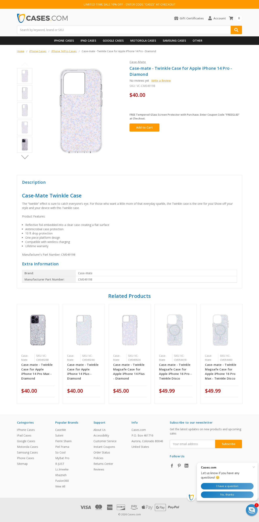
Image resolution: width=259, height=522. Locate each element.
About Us (99, 430)
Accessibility (101, 435)
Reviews (98, 469)
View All (60, 486)
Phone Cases (25, 458)
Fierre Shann (63, 441)
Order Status (101, 452)
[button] (252, 510)
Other (197, 40)
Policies (98, 458)
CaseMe (60, 430)
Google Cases (113, 40)
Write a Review (161, 80)
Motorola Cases (143, 40)
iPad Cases (88, 40)
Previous (25, 64)
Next (25, 157)
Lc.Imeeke (62, 469)
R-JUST (59, 464)
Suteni (59, 435)
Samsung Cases (174, 40)
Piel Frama (62, 447)
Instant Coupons (104, 447)
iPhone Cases (64, 40)
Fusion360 (62, 481)
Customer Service (105, 441)
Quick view (38, 330)
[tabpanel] (38, 354)
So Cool (60, 452)
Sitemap (22, 464)
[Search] (236, 30)
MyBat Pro (62, 458)
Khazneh (61, 475)
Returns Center (103, 464)
